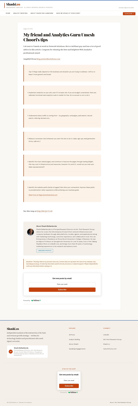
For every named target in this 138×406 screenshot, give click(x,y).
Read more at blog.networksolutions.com (43, 195)
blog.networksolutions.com (48, 59)
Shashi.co (106, 344)
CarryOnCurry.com (110, 349)
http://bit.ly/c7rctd (44, 211)
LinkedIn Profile (44, 250)
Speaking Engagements (77, 349)
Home (8, 13)
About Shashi (73, 344)
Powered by (26, 300)
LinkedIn (106, 335)
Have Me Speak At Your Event (68, 13)
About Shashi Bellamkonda (42, 13)
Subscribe (129, 13)
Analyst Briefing (20, 13)
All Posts (72, 335)
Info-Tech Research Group (112, 339)
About (112, 402)
